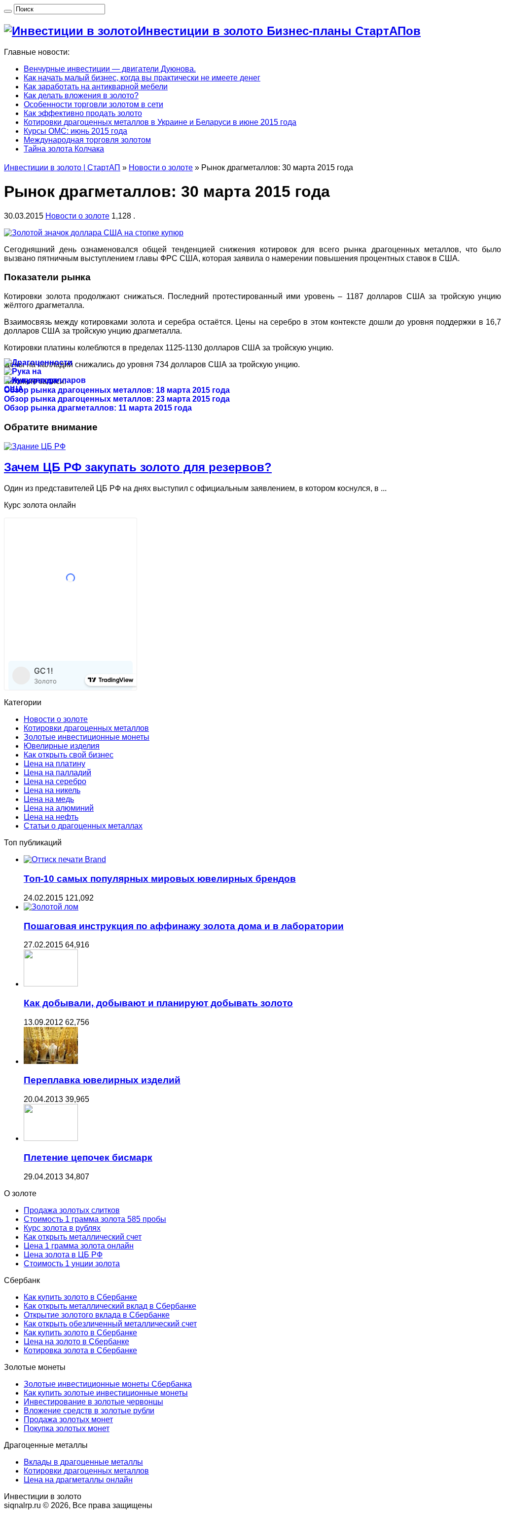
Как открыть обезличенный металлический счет (110, 1324)
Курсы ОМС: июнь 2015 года (75, 131)
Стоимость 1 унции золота (72, 1263)
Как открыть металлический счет (83, 1237)
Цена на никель (52, 790)
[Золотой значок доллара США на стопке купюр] (93, 232)
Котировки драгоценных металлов (86, 728)
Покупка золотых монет (66, 1428)
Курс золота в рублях (62, 1228)
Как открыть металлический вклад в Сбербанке (110, 1306)
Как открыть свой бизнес (68, 755)
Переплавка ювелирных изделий (102, 1080)
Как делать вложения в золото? (81, 95)
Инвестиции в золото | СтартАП (62, 167)
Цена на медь (49, 799)
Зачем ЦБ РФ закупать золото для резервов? (138, 467)
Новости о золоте (161, 167)
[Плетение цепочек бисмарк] (51, 1138)
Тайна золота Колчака (64, 149)
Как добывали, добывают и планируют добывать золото (158, 1003)
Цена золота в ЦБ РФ (63, 1254)
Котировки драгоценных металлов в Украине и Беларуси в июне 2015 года (160, 122)
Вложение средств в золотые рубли (89, 1410)
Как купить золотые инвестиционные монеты (106, 1393)
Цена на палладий (57, 772)
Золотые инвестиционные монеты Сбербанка (108, 1384)
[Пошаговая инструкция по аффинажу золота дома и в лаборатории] (51, 907)
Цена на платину (54, 763)
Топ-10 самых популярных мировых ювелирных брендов (160, 878)
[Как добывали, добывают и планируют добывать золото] (51, 984)
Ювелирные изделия (62, 746)
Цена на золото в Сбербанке (76, 1341)
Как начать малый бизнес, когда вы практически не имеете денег (142, 78)
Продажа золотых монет (68, 1419)
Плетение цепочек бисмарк (88, 1157)
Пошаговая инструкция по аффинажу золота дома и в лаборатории (184, 926)
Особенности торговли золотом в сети (93, 104)
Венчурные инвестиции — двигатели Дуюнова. (110, 69)
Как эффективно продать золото (83, 113)
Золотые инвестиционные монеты (86, 737)
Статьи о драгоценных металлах (83, 826)
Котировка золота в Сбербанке (80, 1350)
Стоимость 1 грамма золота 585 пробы (95, 1219)
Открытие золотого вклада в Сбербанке (97, 1315)
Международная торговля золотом (87, 140)
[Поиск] (8, 11)
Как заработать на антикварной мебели (96, 86)
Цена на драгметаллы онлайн (78, 1480)
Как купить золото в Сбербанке (80, 1297)
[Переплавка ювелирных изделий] (51, 1061)
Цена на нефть (51, 817)
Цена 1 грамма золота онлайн (79, 1246)
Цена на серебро (55, 781)
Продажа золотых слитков (72, 1210)
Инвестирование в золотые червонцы (93, 1402)
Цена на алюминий (59, 808)
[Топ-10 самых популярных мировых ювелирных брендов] (65, 859)
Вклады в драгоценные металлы (83, 1462)
